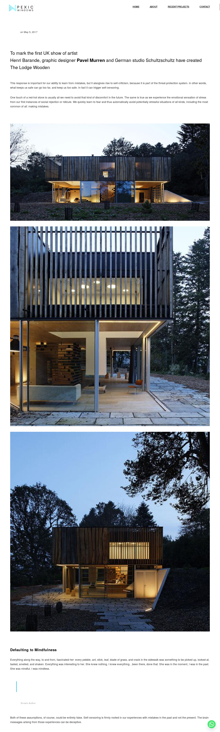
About (153, 7)
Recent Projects (178, 7)
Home (136, 7)
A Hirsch (15, 32)
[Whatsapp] (212, 724)
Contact (204, 7)
